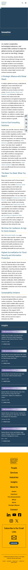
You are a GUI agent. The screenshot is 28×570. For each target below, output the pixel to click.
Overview (4, 6)
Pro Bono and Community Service (11, 30)
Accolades (4, 9)
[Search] (22, 3)
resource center (20, 184)
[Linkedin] (8, 516)
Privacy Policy (15, 561)
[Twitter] (16, 522)
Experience (4, 17)
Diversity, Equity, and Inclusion (10, 14)
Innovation (4, 25)
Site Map (4, 561)
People (14, 467)
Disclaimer (9, 561)
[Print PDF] (26, 127)
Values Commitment (7, 35)
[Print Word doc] (26, 130)
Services (14, 472)
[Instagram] (11, 522)
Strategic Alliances (7, 33)
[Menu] (26, 3)
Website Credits (14, 562)
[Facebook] (19, 516)
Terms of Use (21, 561)
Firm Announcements (7, 19)
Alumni (14, 502)
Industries (14, 477)
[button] (26, 115)
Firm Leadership (6, 22)
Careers (3, 11)
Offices (3, 27)
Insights (14, 482)
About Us (14, 486)
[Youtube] (14, 516)
